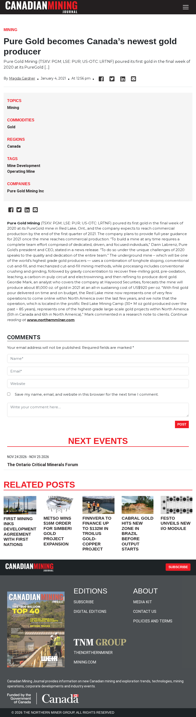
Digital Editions (90, 611)
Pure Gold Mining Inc (25, 191)
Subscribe (178, 567)
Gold (11, 127)
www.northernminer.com (51, 320)
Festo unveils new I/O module (176, 523)
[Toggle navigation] (185, 7)
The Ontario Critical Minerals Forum (42, 464)
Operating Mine (21, 171)
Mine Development (23, 165)
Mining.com (85, 662)
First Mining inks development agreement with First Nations (20, 531)
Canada (14, 146)
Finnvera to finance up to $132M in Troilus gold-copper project (96, 534)
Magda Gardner (22, 78)
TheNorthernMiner (93, 652)
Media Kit (142, 602)
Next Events (98, 441)
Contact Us (144, 611)
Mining (10, 30)
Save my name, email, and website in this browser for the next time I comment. (86, 394)
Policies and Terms (152, 621)
